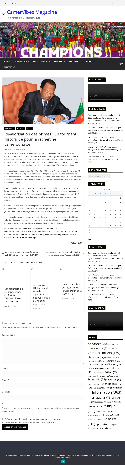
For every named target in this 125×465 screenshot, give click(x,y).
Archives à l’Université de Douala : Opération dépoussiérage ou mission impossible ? (41, 294)
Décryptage (92, 376)
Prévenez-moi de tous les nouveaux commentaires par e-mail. (34, 419)
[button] (28, 61)
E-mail (5, 380)
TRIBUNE (88, 61)
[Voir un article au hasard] (121, 64)
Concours (98, 364)
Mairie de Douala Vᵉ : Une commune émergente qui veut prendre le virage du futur (105, 149)
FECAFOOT (106, 388)
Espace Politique (94, 384)
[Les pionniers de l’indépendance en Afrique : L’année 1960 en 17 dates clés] (14, 269)
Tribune (108, 428)
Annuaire (58, 61)
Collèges (101, 361)
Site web (6, 391)
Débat (111, 372)
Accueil (7, 61)
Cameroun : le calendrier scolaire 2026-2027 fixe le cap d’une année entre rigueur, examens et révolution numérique (105, 118)
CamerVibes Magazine (32, 12)
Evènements (112, 383)
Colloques (92, 361)
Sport (102, 424)
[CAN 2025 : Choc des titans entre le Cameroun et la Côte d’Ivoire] (71, 269)
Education (113, 379)
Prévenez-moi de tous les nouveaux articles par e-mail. (31, 422)
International (99, 397)
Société (29, 128)
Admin (24, 149)
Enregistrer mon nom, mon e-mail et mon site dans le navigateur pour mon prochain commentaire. (40, 410)
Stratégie (113, 425)
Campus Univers (40, 61)
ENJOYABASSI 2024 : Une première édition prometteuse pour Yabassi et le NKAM (63, 253)
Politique (20, 128)
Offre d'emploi (95, 406)
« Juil (89, 239)
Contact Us (9, 67)
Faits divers (94, 388)
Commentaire (9, 335)
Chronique (96, 357)
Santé (115, 415)
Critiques (104, 368)
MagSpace (73, 61)
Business (113, 348)
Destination (98, 372)
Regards (112, 412)
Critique (94, 368)
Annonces (97, 344)
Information (21, 61)
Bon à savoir (98, 348)
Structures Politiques (96, 428)
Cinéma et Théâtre (111, 358)
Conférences (112, 364)
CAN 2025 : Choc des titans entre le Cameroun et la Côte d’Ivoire (72, 289)
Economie (97, 379)
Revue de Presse (105, 415)
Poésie (99, 412)
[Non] (122, 458)
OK (63, 461)
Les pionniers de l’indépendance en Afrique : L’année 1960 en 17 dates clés (13, 295)
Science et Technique (97, 419)
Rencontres (93, 415)
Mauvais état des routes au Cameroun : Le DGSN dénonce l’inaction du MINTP (22, 253)
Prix (105, 412)
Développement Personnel (107, 376)
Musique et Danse (112, 402)
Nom (5, 368)
